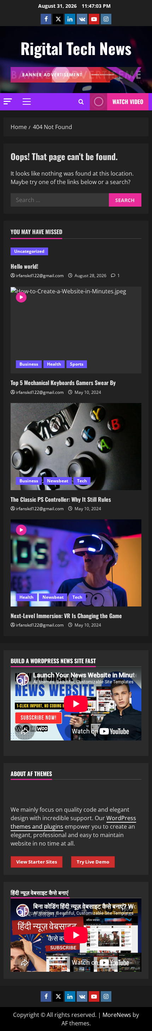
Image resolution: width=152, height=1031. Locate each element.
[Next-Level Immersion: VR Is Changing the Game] (76, 562)
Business (28, 364)
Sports (76, 364)
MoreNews (117, 1015)
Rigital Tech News (76, 48)
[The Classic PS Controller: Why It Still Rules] (76, 446)
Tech (82, 481)
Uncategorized (29, 251)
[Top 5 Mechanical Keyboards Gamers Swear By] (76, 330)
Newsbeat (57, 481)
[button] (8, 101)
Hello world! (24, 266)
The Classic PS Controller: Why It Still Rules (61, 499)
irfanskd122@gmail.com (40, 276)
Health (54, 364)
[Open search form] (81, 102)
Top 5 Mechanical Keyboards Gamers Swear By (63, 382)
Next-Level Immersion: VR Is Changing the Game (66, 615)
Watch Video (127, 101)
